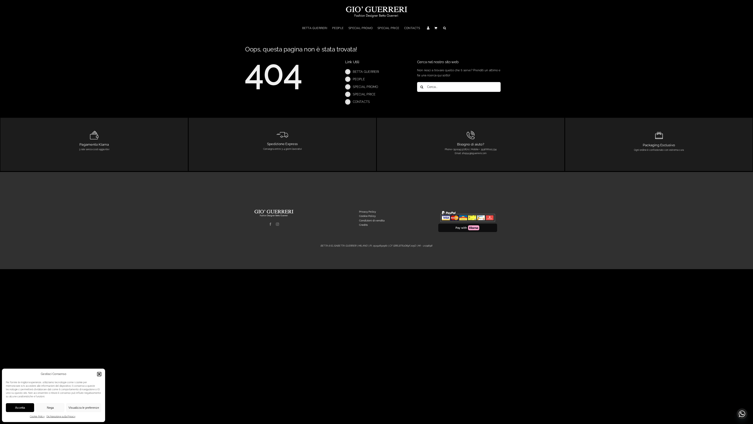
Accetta (20, 407)
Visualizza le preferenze (83, 407)
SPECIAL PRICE (364, 94)
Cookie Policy (37, 416)
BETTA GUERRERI (366, 72)
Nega (50, 407)
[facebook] (270, 224)
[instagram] (277, 224)
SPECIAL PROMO (365, 87)
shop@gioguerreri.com (474, 153)
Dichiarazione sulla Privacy (60, 416)
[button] (99, 374)
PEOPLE (359, 79)
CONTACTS (361, 102)
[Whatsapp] (742, 413)
